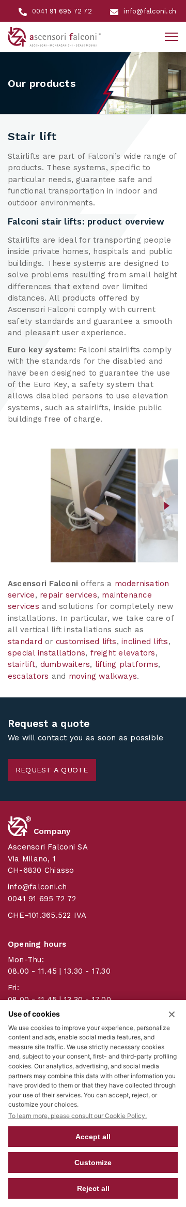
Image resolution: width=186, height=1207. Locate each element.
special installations (46, 653)
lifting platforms (126, 664)
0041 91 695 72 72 (42, 898)
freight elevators (123, 653)
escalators (28, 676)
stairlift (21, 664)
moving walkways (103, 676)
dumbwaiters (65, 664)
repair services (68, 595)
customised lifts (86, 641)
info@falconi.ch (37, 886)
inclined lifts (144, 641)
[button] (19, 505)
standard (25, 641)
